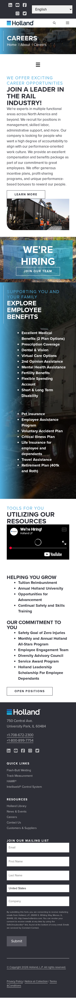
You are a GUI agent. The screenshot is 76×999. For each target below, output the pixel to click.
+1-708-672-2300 (20, 735)
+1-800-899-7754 (20, 740)
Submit (16, 941)
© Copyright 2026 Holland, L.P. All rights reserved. (36, 967)
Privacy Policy (15, 981)
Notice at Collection (36, 981)
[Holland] (20, 23)
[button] (54, 23)
